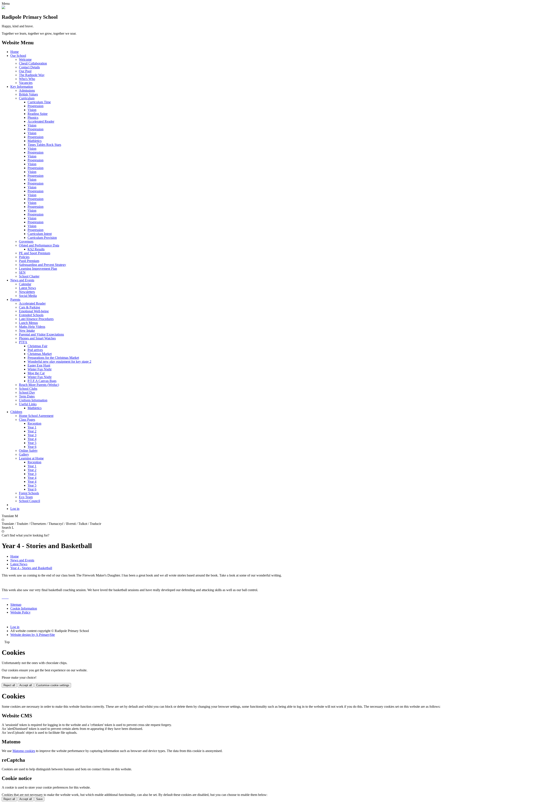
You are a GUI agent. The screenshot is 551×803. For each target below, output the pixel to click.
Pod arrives (35, 350)
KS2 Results (36, 249)
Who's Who (27, 79)
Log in (14, 508)
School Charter (29, 276)
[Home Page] (3, 8)
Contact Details (29, 67)
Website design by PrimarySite (32, 635)
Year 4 (32, 439)
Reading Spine (38, 114)
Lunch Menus (28, 323)
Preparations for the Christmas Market (53, 357)
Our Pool (25, 71)
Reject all (9, 685)
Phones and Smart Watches (37, 338)
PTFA (23, 342)
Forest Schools (29, 493)
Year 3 (32, 435)
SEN (22, 272)
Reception (34, 423)
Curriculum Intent (40, 234)
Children (16, 412)
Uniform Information (33, 400)
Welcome (25, 59)
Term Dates (27, 396)
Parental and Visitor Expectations (41, 334)
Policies (24, 257)
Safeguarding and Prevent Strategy (42, 265)
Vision (32, 110)
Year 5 (32, 443)
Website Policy (20, 612)
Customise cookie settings (52, 685)
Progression (35, 106)
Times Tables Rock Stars (44, 144)
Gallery (24, 454)
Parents (15, 299)
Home (14, 52)
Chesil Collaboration (33, 63)
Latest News (27, 288)
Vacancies (26, 83)
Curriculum (26, 98)
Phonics (33, 117)
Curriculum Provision (42, 237)
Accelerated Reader (41, 121)
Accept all (25, 685)
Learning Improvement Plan (38, 268)
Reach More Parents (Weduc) (39, 385)
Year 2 (32, 431)
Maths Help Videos (32, 326)
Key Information (21, 86)
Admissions (27, 90)
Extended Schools (31, 315)
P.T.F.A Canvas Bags (42, 381)
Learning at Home (31, 458)
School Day (27, 392)
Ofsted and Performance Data (39, 245)
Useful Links (28, 404)
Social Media (28, 295)
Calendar (25, 284)
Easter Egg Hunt (39, 365)
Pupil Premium (29, 261)
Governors (26, 241)
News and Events (22, 280)
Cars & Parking (29, 307)
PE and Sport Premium (34, 253)
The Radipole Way (32, 75)
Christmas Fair (37, 346)
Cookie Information (23, 608)
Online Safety (28, 450)
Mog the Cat (36, 373)
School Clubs (28, 388)
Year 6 (32, 447)
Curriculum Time (39, 102)
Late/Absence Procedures (36, 319)
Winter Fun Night (39, 369)
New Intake (27, 330)
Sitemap (15, 604)
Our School (18, 55)
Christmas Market (40, 354)
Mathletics (35, 141)
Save (39, 799)
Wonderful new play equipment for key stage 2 (59, 361)
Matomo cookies (23, 751)
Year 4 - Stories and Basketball (31, 568)
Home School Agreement (36, 416)
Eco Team (26, 497)
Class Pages (27, 419)
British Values (28, 94)
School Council (29, 501)
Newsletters (27, 292)
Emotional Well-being (34, 311)
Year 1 (32, 427)
